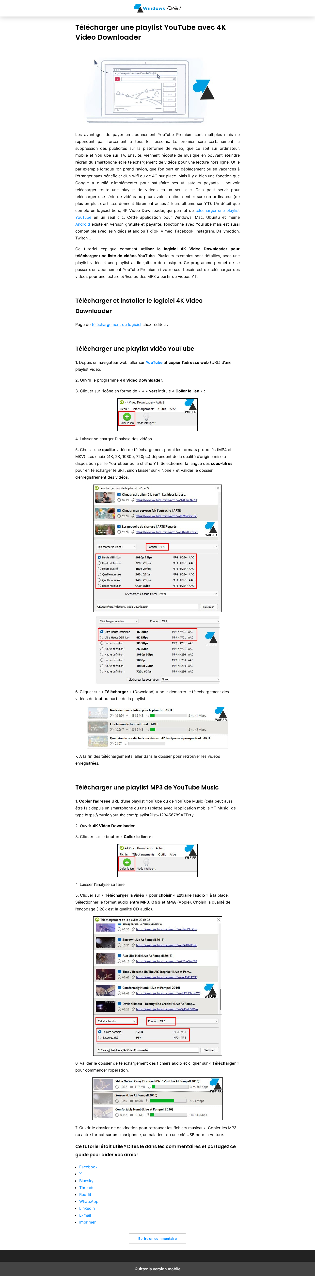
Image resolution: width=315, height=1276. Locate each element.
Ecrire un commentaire (157, 1238)
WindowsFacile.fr (157, 8)
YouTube (154, 362)
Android (82, 224)
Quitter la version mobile (157, 1268)
